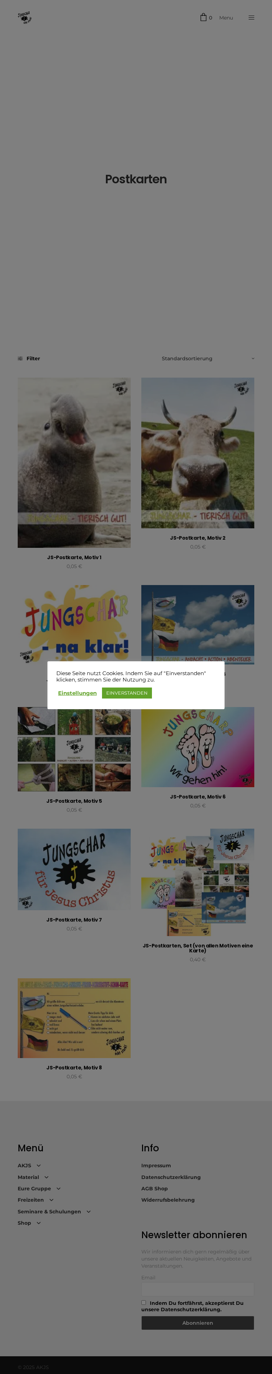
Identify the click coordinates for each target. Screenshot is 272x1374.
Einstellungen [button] (77, 693)
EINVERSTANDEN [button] (127, 693)
